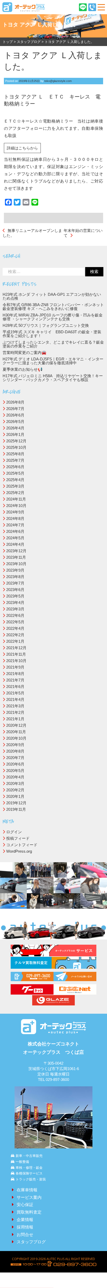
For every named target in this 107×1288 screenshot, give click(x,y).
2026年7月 (15, 408)
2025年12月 (16, 441)
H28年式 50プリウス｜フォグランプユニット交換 (46, 325)
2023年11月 (16, 557)
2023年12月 (16, 551)
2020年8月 (15, 751)
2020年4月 (15, 777)
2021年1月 (15, 719)
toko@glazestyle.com (58, 80)
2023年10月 (16, 564)
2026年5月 (15, 421)
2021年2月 (15, 712)
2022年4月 (15, 628)
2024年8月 (15, 518)
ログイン (14, 832)
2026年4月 (15, 428)
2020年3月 (15, 783)
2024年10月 (16, 505)
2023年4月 (15, 602)
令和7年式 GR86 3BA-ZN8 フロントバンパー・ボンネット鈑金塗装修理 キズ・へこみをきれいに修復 (53, 306)
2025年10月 (16, 447)
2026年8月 (15, 402)
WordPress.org (19, 851)
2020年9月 (15, 745)
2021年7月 (15, 680)
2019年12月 (16, 803)
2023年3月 (15, 609)
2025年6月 (15, 467)
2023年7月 (15, 583)
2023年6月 (15, 589)
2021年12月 (16, 648)
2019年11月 (16, 809)
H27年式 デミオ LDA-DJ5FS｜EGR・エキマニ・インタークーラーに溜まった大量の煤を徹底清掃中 (53, 361)
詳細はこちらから (22, 148)
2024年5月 (15, 538)
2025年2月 (15, 492)
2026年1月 (15, 434)
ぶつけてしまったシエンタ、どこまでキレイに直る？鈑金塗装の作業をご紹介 (53, 344)
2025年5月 (15, 473)
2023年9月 (15, 570)
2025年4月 (15, 480)
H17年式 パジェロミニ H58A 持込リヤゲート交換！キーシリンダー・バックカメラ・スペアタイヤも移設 (53, 378)
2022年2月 (15, 635)
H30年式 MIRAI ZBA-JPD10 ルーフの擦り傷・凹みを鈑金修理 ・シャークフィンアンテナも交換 (53, 317)
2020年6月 (15, 764)
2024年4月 (15, 544)
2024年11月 (16, 499)
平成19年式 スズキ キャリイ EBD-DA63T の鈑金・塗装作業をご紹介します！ (52, 334)
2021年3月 (15, 706)
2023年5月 (15, 596)
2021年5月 (15, 693)
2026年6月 (15, 415)
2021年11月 (16, 654)
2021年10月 (16, 660)
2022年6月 (15, 615)
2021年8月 (15, 673)
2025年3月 (15, 486)
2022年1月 (15, 641)
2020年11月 (16, 732)
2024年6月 (15, 531)
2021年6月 (15, 686)
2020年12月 (16, 725)
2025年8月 (15, 454)
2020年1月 (15, 796)
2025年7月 (15, 460)
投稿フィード (18, 838)
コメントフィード (21, 845)
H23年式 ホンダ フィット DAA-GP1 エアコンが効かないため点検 (52, 296)
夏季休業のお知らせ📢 (23, 369)
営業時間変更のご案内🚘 (24, 352)
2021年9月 (15, 667)
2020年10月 (16, 738)
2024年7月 (15, 525)
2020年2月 (15, 790)
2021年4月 (15, 699)
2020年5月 (15, 770)
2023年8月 (15, 576)
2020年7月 (15, 757)
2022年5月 (15, 622)
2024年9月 (15, 512)
